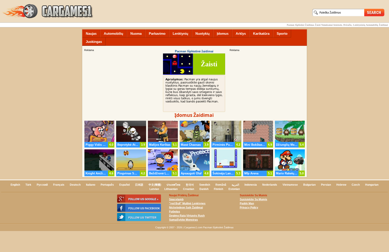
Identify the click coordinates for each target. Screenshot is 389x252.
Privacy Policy (249, 207)
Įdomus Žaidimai (194, 115)
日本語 (139, 184)
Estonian (234, 189)
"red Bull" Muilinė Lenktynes (187, 203)
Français (58, 184)
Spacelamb (176, 199)
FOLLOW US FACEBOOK (144, 208)
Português (107, 184)
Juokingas (94, 42)
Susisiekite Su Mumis (253, 199)
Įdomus (222, 33)
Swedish (204, 184)
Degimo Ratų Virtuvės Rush (187, 215)
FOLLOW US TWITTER (142, 217)
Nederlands (269, 184)
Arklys (241, 33)
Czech (356, 184)
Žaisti (209, 64)
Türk (28, 184)
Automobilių (113, 33)
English (15, 184)
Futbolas (174, 211)
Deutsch (75, 184)
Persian (326, 184)
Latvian (154, 189)
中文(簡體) (155, 184)
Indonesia (250, 184)
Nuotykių (202, 33)
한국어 (190, 184)
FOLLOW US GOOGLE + (143, 199)
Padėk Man (247, 203)
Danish (203, 189)
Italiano (90, 184)
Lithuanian (171, 189)
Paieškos (374, 12)
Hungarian (371, 184)
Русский (42, 184)
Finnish (218, 189)
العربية (235, 184)
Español (124, 184)
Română (220, 184)
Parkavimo (157, 33)
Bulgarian (309, 184)
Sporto (282, 33)
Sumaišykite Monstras (183, 219)
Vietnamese (290, 184)
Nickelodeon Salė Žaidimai (186, 207)
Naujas (91, 33)
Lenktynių (180, 33)
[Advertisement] (267, 83)
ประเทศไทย (173, 184)
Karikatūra (261, 33)
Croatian (188, 189)
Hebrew (341, 184)
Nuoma (136, 33)
